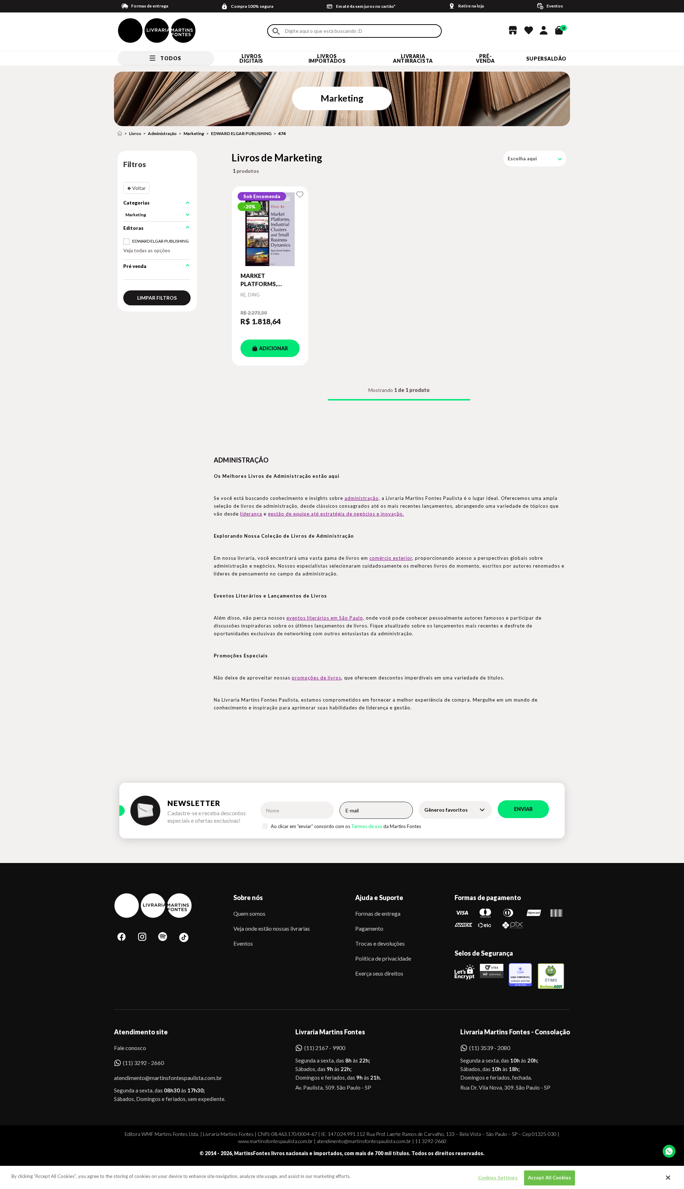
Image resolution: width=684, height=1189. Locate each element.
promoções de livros (316, 678)
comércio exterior (390, 558)
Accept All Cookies (549, 1177)
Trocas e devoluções (380, 943)
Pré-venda (485, 58)
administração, (362, 498)
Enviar (523, 809)
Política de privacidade (383, 958)
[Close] (668, 1177)
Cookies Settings (498, 1177)
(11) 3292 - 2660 (143, 1062)
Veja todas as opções (146, 250)
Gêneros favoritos (446, 810)
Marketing (193, 133)
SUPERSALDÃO (546, 58)
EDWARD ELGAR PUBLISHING (241, 133)
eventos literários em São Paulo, (325, 618)
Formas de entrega (377, 913)
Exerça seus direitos (379, 973)
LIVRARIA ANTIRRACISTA (413, 58)
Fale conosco (130, 1047)
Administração (162, 133)
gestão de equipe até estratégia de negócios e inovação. (336, 514)
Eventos (243, 943)
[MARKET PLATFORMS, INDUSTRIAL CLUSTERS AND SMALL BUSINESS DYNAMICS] (270, 229)
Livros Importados (327, 58)
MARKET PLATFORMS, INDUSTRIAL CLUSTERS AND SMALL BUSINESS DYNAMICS (264, 280)
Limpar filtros (157, 298)
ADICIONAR (273, 348)
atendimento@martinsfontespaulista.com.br (161, 1077)
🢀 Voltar (136, 188)
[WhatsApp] (669, 1151)
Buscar (276, 31)
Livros (135, 133)
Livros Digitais (251, 58)
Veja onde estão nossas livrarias (271, 928)
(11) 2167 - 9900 (324, 1047)
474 (282, 133)
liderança (251, 514)
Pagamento (369, 928)
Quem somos (249, 913)
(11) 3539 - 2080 (489, 1047)
